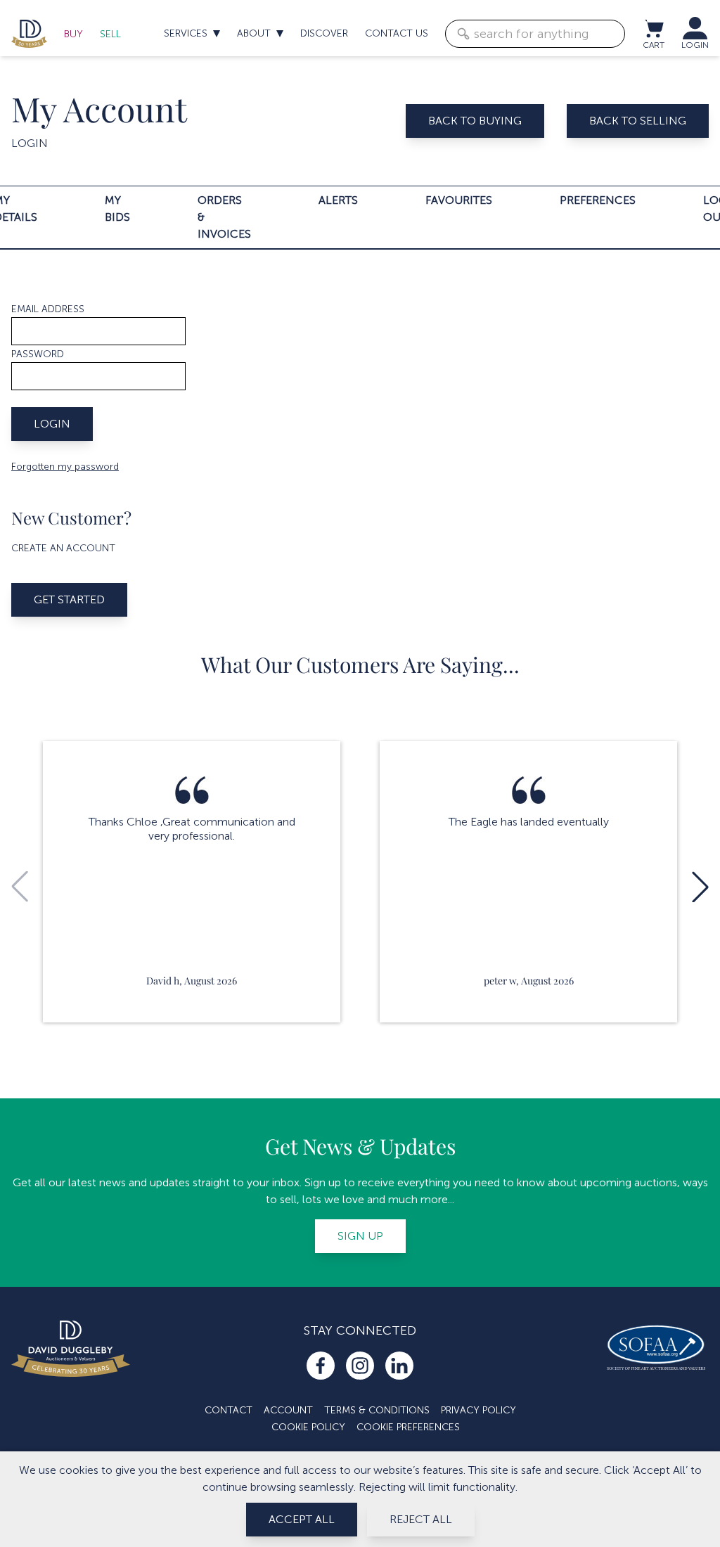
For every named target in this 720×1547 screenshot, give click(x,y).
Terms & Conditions (377, 1410)
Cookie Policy (308, 1427)
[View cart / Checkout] (653, 28)
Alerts (338, 200)
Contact (228, 1410)
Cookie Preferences (408, 1427)
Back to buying (475, 121)
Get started (69, 599)
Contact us (396, 33)
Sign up (360, 1236)
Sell (110, 34)
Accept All (302, 1519)
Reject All (421, 1519)
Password (37, 354)
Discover (324, 33)
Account (288, 1410)
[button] (700, 886)
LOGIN (695, 45)
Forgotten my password (65, 466)
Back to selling (637, 121)
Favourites (458, 200)
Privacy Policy (478, 1410)
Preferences (598, 200)
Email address (47, 309)
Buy (73, 34)
